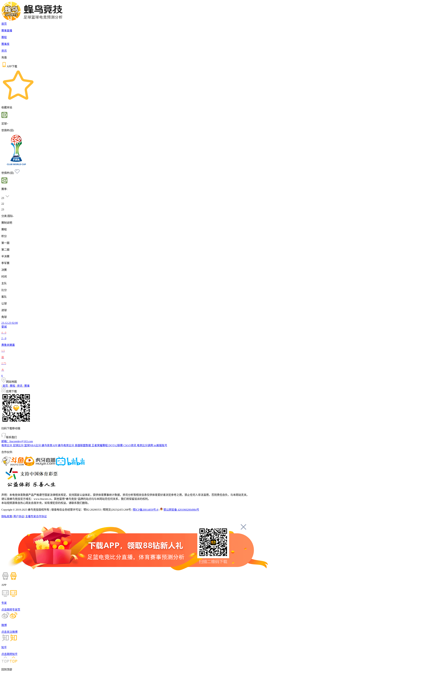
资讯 (4, 50)
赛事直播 (6, 30)
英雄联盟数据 (83, 445)
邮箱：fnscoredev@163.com (17, 441)
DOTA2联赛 (115, 445)
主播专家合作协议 (36, 516)
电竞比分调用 (145, 445)
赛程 (4, 37)
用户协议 (18, 516)
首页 (4, 23)
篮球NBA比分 (33, 445)
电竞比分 (7, 445)
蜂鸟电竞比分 (66, 445)
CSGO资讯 (130, 445)
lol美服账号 (160, 445)
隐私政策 (6, 516)
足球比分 (18, 445)
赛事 (26, 385)
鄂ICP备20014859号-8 (145, 509)
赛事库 (5, 44)
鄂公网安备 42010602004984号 (181, 509)
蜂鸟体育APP (50, 445)
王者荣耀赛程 (100, 445)
